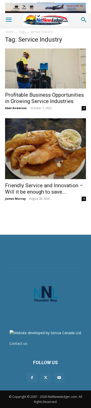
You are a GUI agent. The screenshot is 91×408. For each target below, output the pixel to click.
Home (9, 32)
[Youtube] (59, 378)
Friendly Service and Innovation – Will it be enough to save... (44, 188)
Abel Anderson (16, 108)
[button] (9, 20)
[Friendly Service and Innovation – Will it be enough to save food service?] (45, 148)
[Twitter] (45, 378)
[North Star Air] (45, 8)
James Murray (15, 198)
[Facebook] (32, 378)
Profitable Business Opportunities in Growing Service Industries (44, 98)
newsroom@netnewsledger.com (55, 343)
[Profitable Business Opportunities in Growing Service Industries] (45, 68)
